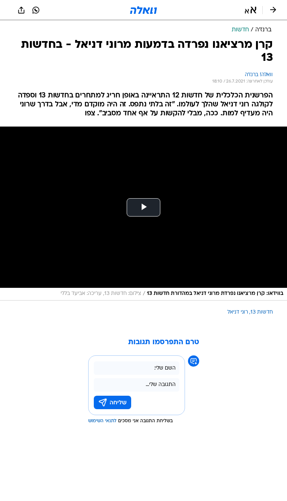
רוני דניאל (237, 312)
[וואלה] (143, 10)
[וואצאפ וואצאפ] (36, 10)
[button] (250, 10)
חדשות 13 (261, 312)
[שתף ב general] (21, 10)
